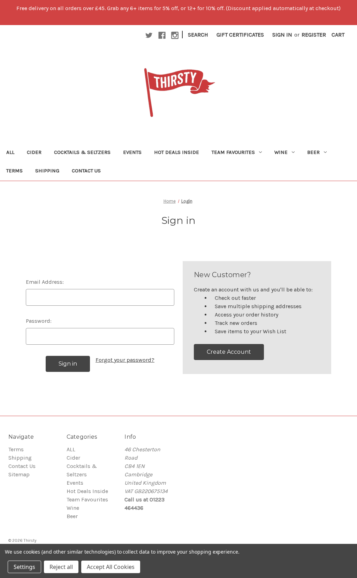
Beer (313, 152)
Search (198, 34)
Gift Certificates (240, 34)
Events (132, 152)
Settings (24, 567)
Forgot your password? (125, 360)
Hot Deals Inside (176, 152)
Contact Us (86, 170)
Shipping (47, 170)
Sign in (282, 34)
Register (314, 34)
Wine (281, 152)
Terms (14, 170)
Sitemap (19, 474)
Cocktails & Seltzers (82, 152)
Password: (39, 321)
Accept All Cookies (111, 567)
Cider (34, 152)
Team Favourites (233, 152)
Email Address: (45, 282)
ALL (10, 152)
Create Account (229, 352)
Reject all (61, 567)
